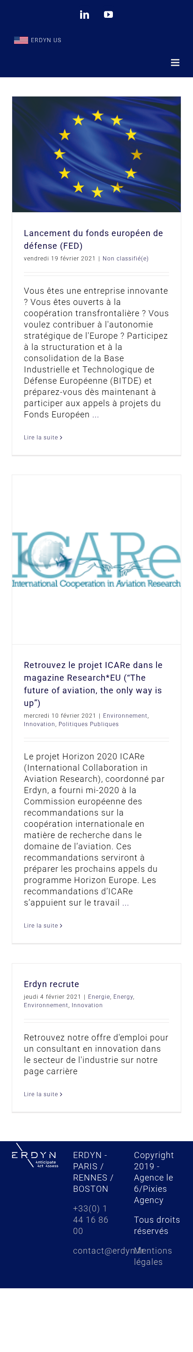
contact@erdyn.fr (108, 1250)
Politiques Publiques (89, 724)
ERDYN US (46, 40)
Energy (123, 997)
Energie (99, 997)
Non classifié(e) (126, 258)
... (95, 414)
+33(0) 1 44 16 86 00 (91, 1219)
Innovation (39, 724)
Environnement (125, 716)
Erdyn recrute (52, 984)
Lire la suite (41, 437)
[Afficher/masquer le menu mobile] (176, 62)
